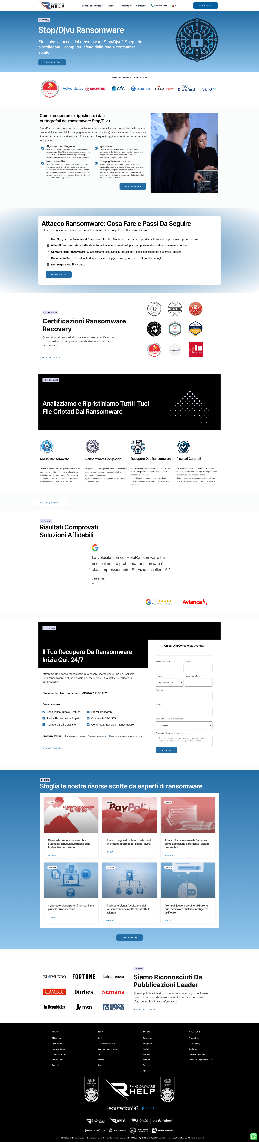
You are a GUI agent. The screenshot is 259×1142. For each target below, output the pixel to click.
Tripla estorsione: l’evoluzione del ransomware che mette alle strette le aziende (128, 909)
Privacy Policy (194, 1038)
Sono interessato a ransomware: (170, 719)
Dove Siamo (57, 1043)
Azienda (159, 690)
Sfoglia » (52, 855)
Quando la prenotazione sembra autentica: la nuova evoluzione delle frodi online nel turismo (69, 844)
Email (158, 704)
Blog (99, 1065)
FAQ (99, 1054)
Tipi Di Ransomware (106, 1043)
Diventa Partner (58, 1060)
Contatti (55, 1065)
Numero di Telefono (193, 676)
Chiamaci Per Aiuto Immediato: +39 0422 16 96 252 (74, 693)
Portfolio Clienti (58, 1049)
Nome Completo (163, 661)
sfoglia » (52, 917)
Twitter (146, 1065)
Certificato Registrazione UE (201, 1060)
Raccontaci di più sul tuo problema (170, 733)
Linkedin (146, 1054)
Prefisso (159, 676)
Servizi (100, 1038)
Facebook (147, 1038)
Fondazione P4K (59, 1054)
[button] (102, 5)
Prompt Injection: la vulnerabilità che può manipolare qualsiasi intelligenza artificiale (186, 909)
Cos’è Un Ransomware (107, 1049)
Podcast (101, 1060)
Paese (188, 661)
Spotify (146, 1070)
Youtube (146, 1060)
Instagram (147, 1043)
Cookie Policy (194, 1043)
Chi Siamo (56, 1038)
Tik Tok (146, 1049)
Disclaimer (193, 1049)
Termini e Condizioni (197, 1054)
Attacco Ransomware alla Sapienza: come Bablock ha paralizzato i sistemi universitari (187, 844)
